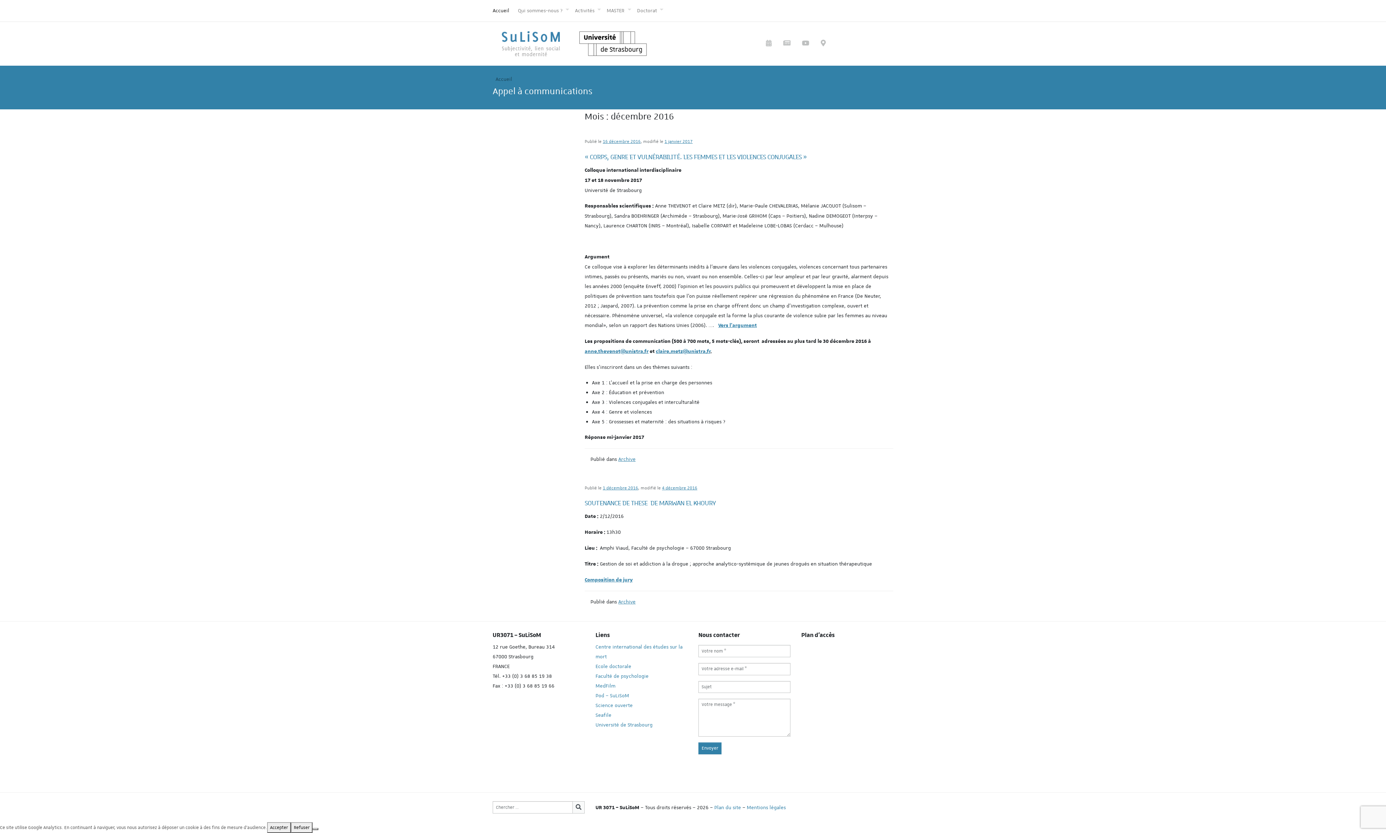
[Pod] (805, 44)
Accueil (501, 10)
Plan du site (727, 807)
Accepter (279, 827)
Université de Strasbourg (624, 724)
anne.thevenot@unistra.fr (617, 351)
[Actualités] (786, 44)
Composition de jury (609, 580)
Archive (627, 459)
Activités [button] (585, 10)
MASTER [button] (616, 10)
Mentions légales (766, 807)
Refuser (302, 827)
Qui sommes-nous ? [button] (541, 10)
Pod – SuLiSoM (612, 695)
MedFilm (605, 685)
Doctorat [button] (647, 10)
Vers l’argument (737, 325)
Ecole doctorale (613, 666)
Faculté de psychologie (622, 676)
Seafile (603, 715)
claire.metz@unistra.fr (683, 351)
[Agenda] (768, 44)
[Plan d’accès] (823, 44)
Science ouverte (614, 705)
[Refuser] (315, 829)
